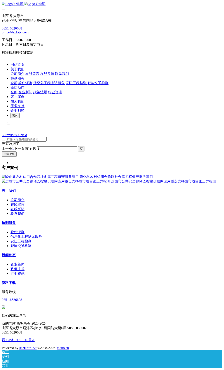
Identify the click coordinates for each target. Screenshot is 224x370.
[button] (10, 135)
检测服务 (9, 223)
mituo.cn (63, 348)
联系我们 (17, 213)
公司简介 (17, 200)
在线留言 (17, 204)
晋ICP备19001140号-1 (18, 340)
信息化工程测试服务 (26, 236)
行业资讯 (17, 273)
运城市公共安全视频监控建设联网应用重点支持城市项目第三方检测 (163, 181)
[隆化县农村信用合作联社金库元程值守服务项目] (41, 177)
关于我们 (9, 190)
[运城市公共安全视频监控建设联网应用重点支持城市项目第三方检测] (56, 181)
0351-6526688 (12, 28)
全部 (14, 83)
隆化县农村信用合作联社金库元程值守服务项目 (116, 177)
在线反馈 (17, 209)
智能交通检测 (21, 246)
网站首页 (17, 64)
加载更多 (9, 154)
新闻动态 (9, 255)
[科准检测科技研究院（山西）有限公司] (112, 4)
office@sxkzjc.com (15, 32)
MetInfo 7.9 (28, 348)
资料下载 (9, 283)
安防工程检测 (21, 241)
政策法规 (17, 269)
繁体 (15, 115)
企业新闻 (17, 264)
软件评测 (17, 232)
